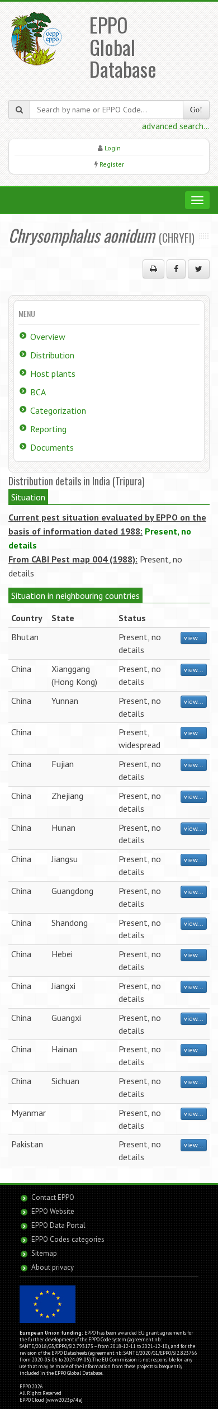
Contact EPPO (52, 1197)
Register (111, 164)
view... (193, 637)
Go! (196, 109)
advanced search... (176, 125)
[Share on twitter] (199, 268)
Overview (47, 336)
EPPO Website (52, 1211)
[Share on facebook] (176, 268)
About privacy (52, 1267)
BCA (38, 392)
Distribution (52, 355)
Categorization (58, 410)
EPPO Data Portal (58, 1225)
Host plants (52, 373)
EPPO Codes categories (68, 1239)
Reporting (48, 428)
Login (113, 148)
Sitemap (44, 1253)
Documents (52, 447)
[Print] (153, 268)
